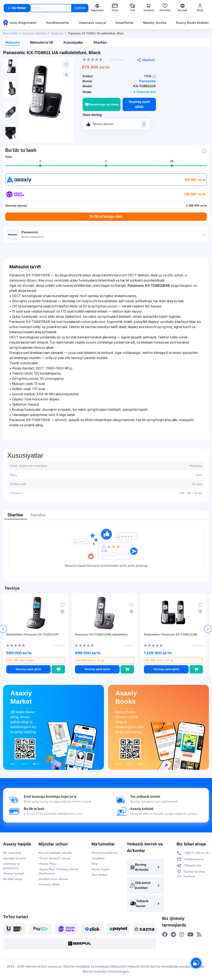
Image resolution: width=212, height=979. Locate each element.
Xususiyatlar (73, 42)
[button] (208, 629)
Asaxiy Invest (100, 869)
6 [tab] (106, 161)
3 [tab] (40, 161)
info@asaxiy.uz (194, 859)
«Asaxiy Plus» (48, 863)
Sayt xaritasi (99, 874)
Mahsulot (12, 42)
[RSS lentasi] (199, 934)
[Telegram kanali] (173, 934)
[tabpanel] (106, 549)
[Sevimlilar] (66, 64)
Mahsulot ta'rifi (41, 42)
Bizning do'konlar (142, 867)
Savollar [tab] (38, 514)
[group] (46, 92)
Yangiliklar (98, 858)
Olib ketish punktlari (143, 885)
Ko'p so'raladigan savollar (55, 852)
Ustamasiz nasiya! (92, 23)
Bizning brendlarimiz (105, 852)
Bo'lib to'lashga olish (106, 216)
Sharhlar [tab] (15, 514)
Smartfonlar (125, 23)
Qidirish (80, 8)
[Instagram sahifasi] (181, 934)
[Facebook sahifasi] (164, 934)
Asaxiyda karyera (14, 858)
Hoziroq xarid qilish (139, 104)
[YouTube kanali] (190, 934)
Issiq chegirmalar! (23, 23)
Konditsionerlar (57, 23)
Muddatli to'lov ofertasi (53, 879)
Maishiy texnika (154, 23)
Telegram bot (192, 865)
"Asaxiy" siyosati (13, 873)
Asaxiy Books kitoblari (192, 23)
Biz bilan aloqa (12, 879)
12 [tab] (171, 161)
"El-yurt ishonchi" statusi (54, 858)
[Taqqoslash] (66, 75)
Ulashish (148, 60)
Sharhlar (100, 42)
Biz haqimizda (12, 852)
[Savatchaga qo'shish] (58, 669)
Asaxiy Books (126, 697)
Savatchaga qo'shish (104, 104)
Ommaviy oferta (49, 884)
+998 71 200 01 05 (196, 853)
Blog (94, 863)
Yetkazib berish (142, 903)
